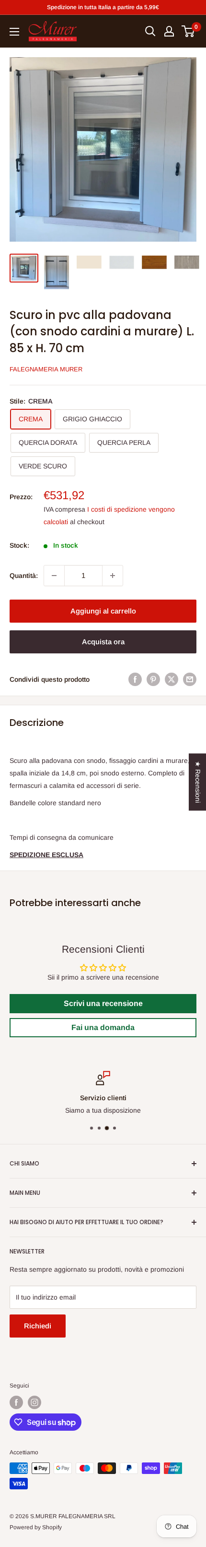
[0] (189, 31)
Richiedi (37, 1326)
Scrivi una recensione (103, 1003)
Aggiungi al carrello (103, 611)
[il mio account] (169, 31)
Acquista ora (103, 642)
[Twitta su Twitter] (171, 679)
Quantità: (24, 575)
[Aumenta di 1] (113, 575)
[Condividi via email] (189, 679)
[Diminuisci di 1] (54, 575)
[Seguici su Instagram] (34, 1402)
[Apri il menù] (14, 32)
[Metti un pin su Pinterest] (153, 679)
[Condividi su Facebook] (135, 679)
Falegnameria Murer (46, 369)
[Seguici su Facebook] (16, 1402)
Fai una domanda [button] (103, 1027)
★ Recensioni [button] (198, 782)
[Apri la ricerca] (150, 31)
